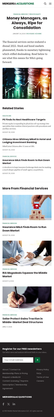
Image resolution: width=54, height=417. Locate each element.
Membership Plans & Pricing (15, 373)
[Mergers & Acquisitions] (18, 4)
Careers (40, 381)
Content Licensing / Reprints (15, 381)
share (39, 34)
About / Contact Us (11, 369)
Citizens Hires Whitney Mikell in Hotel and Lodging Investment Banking (27, 141)
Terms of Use (43, 377)
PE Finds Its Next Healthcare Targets (24, 119)
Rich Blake (30, 34)
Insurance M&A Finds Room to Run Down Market (26, 162)
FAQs (39, 373)
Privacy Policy (43, 369)
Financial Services (20, 14)
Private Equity (35, 14)
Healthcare (7, 116)
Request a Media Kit (12, 377)
